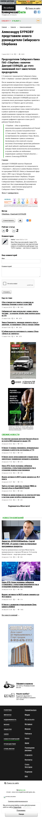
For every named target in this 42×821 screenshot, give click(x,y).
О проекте (28, 755)
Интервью (28, 724)
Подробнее (17, 807)
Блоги (27, 738)
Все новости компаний (9, 615)
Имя (3, 258)
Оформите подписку (24, 683)
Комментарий (7, 266)
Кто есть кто (29, 719)
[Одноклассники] (30, 220)
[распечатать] (20, 222)
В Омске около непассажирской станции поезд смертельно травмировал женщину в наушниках (20, 458)
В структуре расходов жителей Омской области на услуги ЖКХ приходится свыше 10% (20, 440)
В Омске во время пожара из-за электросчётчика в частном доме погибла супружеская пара (21, 496)
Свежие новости (10, 434)
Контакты (28, 760)
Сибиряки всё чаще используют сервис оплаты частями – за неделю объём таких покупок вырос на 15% (21, 313)
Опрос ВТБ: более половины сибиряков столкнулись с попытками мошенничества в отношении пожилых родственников (19, 468)
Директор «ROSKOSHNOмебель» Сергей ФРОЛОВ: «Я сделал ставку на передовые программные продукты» (19, 543)
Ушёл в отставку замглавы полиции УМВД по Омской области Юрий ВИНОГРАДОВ (19, 487)
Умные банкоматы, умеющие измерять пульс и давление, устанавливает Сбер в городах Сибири (20, 323)
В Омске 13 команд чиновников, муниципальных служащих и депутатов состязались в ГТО (20, 449)
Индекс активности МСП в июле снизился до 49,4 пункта (20, 595)
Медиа (27, 715)
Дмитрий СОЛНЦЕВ (18, 214)
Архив (27, 743)
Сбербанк (5, 214)
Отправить (6, 292)
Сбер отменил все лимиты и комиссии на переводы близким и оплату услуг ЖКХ (17, 303)
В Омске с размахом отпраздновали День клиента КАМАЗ (19, 605)
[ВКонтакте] (28, 220)
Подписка (28, 772)
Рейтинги (28, 733)
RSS (26, 776)
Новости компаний (13, 518)
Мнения (27, 729)
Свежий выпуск (30, 710)
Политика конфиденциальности (18, 801)
